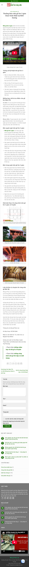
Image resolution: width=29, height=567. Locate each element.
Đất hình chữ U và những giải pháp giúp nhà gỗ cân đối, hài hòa (16, 443)
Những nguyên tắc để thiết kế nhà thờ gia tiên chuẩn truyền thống (15, 448)
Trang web (5, 412)
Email (5, 405)
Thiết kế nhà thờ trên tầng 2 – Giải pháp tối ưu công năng (16, 452)
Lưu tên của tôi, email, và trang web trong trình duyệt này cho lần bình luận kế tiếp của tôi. (13, 421)
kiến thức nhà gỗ (5, 472)
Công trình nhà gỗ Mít (6, 470)
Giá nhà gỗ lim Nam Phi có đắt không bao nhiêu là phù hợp (7, 371)
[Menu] (2, 5)
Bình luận (5, 386)
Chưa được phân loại (6, 467)
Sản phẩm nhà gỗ (14, 11)
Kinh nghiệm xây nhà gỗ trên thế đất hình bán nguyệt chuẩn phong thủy (16, 438)
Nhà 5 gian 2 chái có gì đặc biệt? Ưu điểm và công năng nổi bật (16, 457)
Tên (4, 398)
